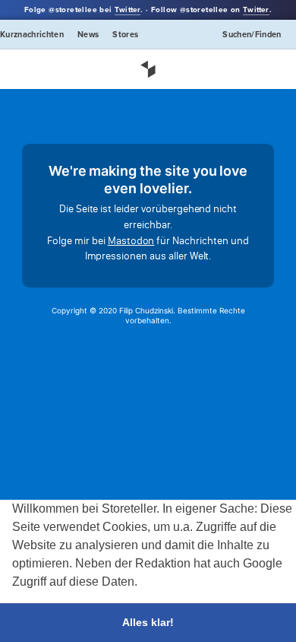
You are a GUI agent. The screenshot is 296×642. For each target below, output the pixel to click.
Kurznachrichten (32, 35)
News (88, 35)
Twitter (127, 9)
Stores (125, 35)
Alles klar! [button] (148, 622)
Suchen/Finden (251, 35)
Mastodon (131, 240)
